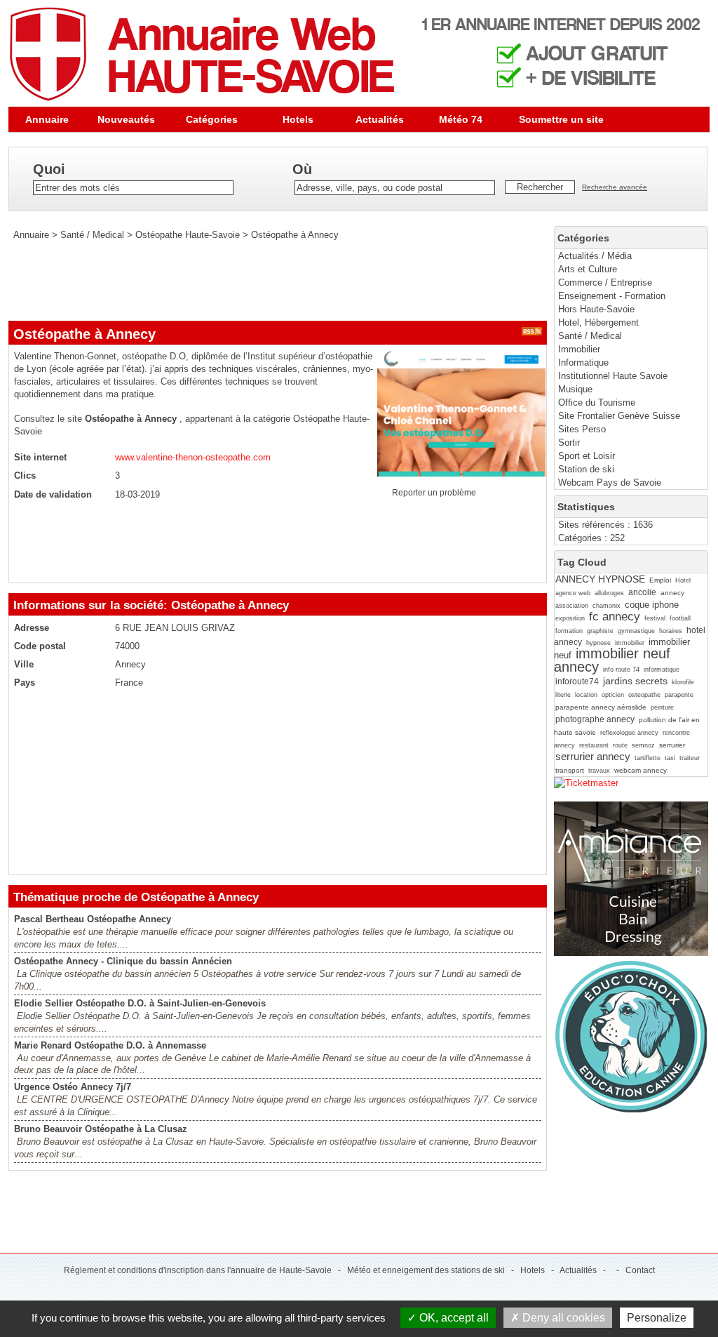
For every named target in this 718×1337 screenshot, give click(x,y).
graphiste (600, 630)
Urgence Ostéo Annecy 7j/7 (72, 1087)
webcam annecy (640, 770)
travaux (599, 770)
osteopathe (644, 694)
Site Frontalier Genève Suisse (619, 416)
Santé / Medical (590, 336)
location (586, 694)
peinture (662, 707)
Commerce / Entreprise (605, 282)
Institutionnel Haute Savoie (613, 376)
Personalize (656, 1318)
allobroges (609, 593)
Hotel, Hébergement (598, 322)
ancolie (642, 592)
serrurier (672, 745)
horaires (670, 630)
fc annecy (614, 616)
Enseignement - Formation (611, 296)
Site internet (40, 457)
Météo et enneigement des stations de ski (426, 1270)
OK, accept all (452, 1318)
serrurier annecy (592, 756)
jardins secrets (635, 680)
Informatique (583, 362)
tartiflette (648, 757)
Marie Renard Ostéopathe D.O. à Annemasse (110, 1045)
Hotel (683, 580)
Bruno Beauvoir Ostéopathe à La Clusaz (100, 1129)
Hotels (298, 119)
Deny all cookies (562, 1318)
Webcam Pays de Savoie (609, 482)
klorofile (683, 682)
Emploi (660, 580)
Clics (25, 475)
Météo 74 (460, 119)
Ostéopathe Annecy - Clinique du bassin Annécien (123, 961)
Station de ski (586, 469)
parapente (679, 694)
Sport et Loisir (586, 456)
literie (563, 694)
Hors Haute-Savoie (596, 309)
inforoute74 (577, 681)
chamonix (606, 605)
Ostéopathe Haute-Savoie (187, 235)
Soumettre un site (561, 119)
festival (654, 618)
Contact (640, 1270)
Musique (575, 389)
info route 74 (621, 669)
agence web (572, 593)
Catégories (212, 119)
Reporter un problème (434, 492)
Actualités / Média (595, 256)
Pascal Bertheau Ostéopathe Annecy (92, 919)
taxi (670, 757)
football (680, 618)
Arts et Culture (587, 269)
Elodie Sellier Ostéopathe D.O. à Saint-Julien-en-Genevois (140, 1003)
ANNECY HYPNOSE (600, 579)
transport (569, 770)
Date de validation (53, 494)
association (571, 605)
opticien (613, 694)
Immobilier (579, 349)
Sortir (569, 442)
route (620, 745)
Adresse (31, 628)
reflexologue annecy (629, 732)
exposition (570, 618)
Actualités (379, 119)
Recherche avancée (614, 187)
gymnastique (636, 630)
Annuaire (47, 119)
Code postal (40, 646)
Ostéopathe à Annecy (295, 235)
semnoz (643, 745)
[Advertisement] (263, 280)
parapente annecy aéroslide (600, 707)
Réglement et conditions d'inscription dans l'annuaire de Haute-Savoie (198, 1270)
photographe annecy (595, 719)
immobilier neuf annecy (612, 659)
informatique (661, 669)
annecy (672, 593)
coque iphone (652, 604)
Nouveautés (126, 119)
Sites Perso (582, 429)
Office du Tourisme (596, 402)
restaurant (594, 745)
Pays (24, 682)
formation (569, 630)
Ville (24, 664)
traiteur (689, 757)
